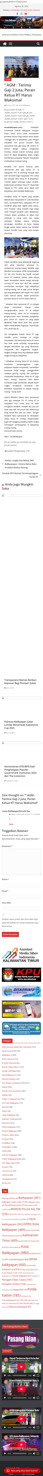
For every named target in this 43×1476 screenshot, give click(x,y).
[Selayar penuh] (38, 1375)
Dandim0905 (15, 1219)
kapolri (35, 1241)
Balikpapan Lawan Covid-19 (14, 1202)
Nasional (5, 1123)
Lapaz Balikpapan (9, 1115)
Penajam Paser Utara (17, 1279)
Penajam (8, 79)
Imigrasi (5, 1095)
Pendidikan (6, 1143)
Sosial (4, 1167)
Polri (23, 1300)
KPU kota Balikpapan (16, 1259)
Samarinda (13, 1303)
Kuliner (4, 1111)
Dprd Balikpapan (8, 1075)
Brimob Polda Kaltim (10, 1067)
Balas (11, 824)
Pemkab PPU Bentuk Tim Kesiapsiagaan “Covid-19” (20, 475)
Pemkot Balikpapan (9, 1131)
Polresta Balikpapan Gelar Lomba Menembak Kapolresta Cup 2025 (21, 725)
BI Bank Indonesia (9, 1063)
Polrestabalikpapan (10, 1300)
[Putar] (5, 1375)
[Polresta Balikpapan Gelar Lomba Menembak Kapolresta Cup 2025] (21, 698)
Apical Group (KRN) (9, 1051)
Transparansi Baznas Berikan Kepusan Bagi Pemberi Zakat (20, 681)
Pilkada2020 (20, 1289)
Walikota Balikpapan (19, 1306)
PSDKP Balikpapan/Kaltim (12, 1159)
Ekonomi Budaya (8, 1079)
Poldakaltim (26, 1296)
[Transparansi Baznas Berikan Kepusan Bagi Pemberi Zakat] (21, 496)
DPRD (25, 1219)
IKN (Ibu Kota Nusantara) (12, 1091)
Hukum (4, 1087)
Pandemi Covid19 (11, 1269)
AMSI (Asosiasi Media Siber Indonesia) (16, 1047)
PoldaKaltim (6, 1147)
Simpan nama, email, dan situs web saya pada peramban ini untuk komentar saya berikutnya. (20, 923)
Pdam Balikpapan (30, 1269)
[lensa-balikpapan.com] (5, 44)
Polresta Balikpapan (9, 1155)
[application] (21, 1367)
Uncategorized (7, 1179)
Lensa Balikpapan (24, 105)
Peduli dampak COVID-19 (12, 1273)
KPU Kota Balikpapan (10, 1103)
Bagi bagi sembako (10, 1198)
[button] (22, 1470)
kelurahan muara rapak (11, 1247)
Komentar (7, 846)
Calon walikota (27, 1214)
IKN (7, 1236)
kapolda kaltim (24, 1241)
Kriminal (5, 1107)
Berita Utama (7, 1059)
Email (5, 891)
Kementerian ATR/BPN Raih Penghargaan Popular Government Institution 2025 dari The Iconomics (20, 771)
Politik (4, 1151)
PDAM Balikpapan (9, 1127)
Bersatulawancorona (14, 1205)
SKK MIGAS (26, 1303)
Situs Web (6, 902)
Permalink (36, 814)
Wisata (4, 1183)
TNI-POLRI (6, 1171)
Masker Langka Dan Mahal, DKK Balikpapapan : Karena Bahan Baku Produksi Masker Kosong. (21, 464)
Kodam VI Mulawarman (11, 1099)
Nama (5, 879)
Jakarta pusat (16, 1236)
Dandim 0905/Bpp (9, 1071)
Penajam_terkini (13, 1284)
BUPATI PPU (14, 1214)
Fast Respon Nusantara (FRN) (13, 1083)
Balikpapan (6, 1055)
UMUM (4, 1175)
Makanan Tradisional (10, 1119)
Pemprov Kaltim (8, 1135)
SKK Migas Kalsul (8, 1163)
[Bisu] (34, 1375)
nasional (30, 1265)
